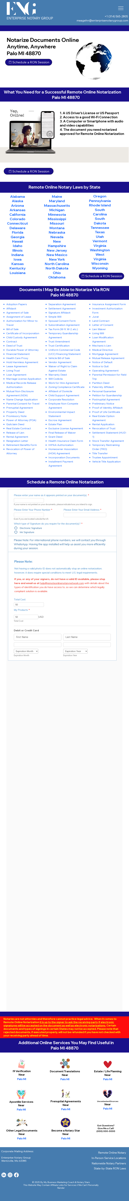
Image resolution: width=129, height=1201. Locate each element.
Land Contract (100, 320)
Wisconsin (100, 263)
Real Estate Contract (18, 428)
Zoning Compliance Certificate (66, 387)
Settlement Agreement (62, 308)
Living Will (98, 333)
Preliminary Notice (103, 403)
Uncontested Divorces (107, 1101)
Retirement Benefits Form (21, 445)
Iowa (18, 259)
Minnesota (57, 214)
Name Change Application (22, 399)
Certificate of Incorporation (22, 333)
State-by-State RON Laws (110, 1168)
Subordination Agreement (64, 324)
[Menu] (120, 8)
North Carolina (57, 264)
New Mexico (56, 255)
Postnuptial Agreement (106, 399)
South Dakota (100, 220)
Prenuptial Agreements (65, 1101)
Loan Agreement (16, 374)
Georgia (17, 237)
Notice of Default (102, 362)
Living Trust (13, 370)
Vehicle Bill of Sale (59, 358)
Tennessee (100, 227)
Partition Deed (100, 382)
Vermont (100, 241)
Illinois (17, 250)
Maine (57, 196)
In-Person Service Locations (109, 1158)
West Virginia (99, 256)
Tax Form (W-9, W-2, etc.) (63, 329)
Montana (56, 228)
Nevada (56, 237)
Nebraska (57, 232)
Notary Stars (83, 1182)
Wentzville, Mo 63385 (13, 1160)
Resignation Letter (17, 440)
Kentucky (17, 268)
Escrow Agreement (60, 420)
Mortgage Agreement (105, 354)
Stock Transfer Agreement (108, 440)
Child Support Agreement (63, 395)
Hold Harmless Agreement (22, 362)
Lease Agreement (16, 366)
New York (57, 259)
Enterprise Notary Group (30, 18)
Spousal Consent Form (62, 320)
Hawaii (17, 241)
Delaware (17, 228)
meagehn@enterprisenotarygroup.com (102, 20)
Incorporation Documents (64, 457)
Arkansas (17, 210)
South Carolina (100, 212)
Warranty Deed (57, 374)
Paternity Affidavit (103, 387)
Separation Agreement (62, 304)
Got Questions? (106, 1125)
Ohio (57, 273)
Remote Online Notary (112, 1152)
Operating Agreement (105, 370)
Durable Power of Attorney (22, 349)
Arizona (17, 205)
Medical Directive (102, 349)
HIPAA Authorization (60, 445)
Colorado (17, 219)
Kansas (17, 264)
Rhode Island (100, 205)
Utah (100, 236)
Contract (11, 341)
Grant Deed (55, 436)
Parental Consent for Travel (22, 403)
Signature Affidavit (59, 312)
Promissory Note (16, 416)
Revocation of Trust (103, 428)
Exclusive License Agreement (65, 428)
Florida (17, 232)
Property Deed (15, 411)
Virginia (99, 245)
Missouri (57, 223)
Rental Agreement (17, 436)
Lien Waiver (99, 329)
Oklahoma (56, 277)
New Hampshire (57, 243)
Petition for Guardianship (107, 395)
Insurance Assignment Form (109, 304)
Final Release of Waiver (62, 432)
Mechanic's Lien (101, 345)
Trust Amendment (59, 341)
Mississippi (57, 219)
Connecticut (17, 223)
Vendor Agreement (59, 362)
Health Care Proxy (17, 358)
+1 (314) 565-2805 (116, 16)
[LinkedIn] (3, 1175)
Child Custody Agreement (21, 337)
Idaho (17, 246)
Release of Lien (15, 432)
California (17, 214)
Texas (100, 232)
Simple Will (54, 316)
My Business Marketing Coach (59, 1182)
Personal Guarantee (104, 391)
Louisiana (17, 273)
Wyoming (100, 268)
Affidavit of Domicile (60, 391)
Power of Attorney (17, 420)
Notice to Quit (100, 366)
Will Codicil (54, 378)
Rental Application (103, 424)
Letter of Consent (102, 324)
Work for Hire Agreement (63, 382)
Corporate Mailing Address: (17, 1151)
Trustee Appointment (105, 457)
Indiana (17, 255)
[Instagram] (10, 1175)
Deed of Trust (14, 345)
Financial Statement (18, 354)
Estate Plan (55, 424)
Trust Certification (59, 345)
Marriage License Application (23, 378)
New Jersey (57, 250)
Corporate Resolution (61, 399)
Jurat (95, 316)
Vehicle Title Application (106, 461)
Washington (100, 250)
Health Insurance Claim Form (65, 440)
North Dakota (56, 268)
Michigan (56, 210)
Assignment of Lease (18, 316)
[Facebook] (16, 1175)
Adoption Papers (16, 304)
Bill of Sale (12, 329)
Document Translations (65, 1071)
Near (65, 1075)
